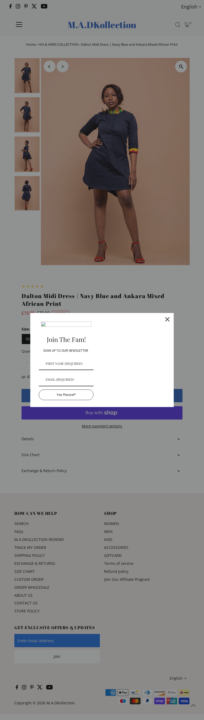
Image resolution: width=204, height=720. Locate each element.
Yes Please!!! (66, 394)
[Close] (167, 319)
